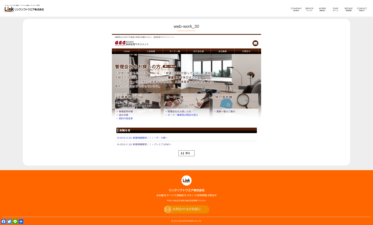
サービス (309, 10)
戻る (187, 153)
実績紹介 (322, 10)
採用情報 (349, 10)
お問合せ (362, 10)
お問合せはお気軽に (186, 209)
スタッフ (335, 10)
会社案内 (296, 10)
